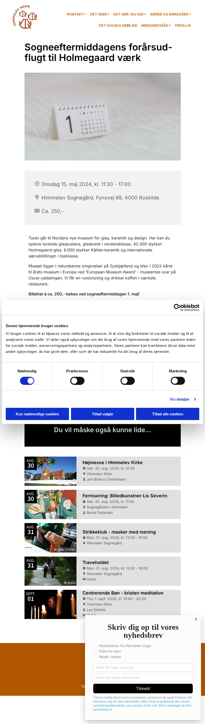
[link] (76, 14)
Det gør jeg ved (129, 13)
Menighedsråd (154, 25)
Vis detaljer (180, 399)
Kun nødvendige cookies (37, 414)
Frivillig (183, 25)
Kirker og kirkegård (169, 13)
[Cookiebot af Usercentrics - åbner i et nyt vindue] (177, 307)
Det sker (98, 13)
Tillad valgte (102, 414)
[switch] (77, 381)
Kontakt (75, 13)
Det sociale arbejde (118, 25)
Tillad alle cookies (167, 414)
